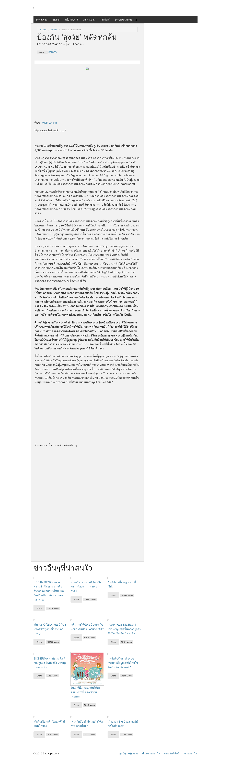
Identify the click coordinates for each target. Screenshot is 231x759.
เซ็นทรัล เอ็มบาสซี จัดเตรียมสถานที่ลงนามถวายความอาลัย (87, 586)
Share (39, 608)
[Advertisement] (87, 94)
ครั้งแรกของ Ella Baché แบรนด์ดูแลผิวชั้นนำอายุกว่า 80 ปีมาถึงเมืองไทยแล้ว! (124, 629)
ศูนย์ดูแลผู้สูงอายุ (128, 753)
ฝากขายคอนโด (151, 753)
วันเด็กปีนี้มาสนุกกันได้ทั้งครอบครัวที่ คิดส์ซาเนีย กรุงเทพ (85, 692)
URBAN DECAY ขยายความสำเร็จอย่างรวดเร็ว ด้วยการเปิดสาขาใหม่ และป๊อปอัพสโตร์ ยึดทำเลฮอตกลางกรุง (48, 590)
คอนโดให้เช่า (172, 753)
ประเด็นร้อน (41, 19)
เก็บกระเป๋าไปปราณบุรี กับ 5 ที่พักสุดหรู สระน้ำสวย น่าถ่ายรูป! (49, 629)
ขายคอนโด (191, 753)
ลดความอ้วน (89, 19)
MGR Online (49, 123)
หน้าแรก (43, 29)
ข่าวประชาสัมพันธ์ (123, 19)
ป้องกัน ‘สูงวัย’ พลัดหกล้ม (71, 29)
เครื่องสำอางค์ (71, 19)
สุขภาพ (56, 19)
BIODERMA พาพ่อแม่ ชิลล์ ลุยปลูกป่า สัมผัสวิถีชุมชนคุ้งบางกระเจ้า (49, 662)
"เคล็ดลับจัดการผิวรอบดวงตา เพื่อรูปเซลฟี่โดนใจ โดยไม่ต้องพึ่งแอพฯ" (123, 662)
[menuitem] (43, 30)
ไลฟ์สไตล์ (105, 19)
